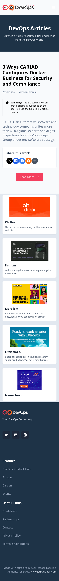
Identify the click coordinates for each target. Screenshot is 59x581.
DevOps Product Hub (17, 469)
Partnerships (11, 519)
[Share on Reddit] (28, 161)
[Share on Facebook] (22, 161)
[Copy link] (35, 161)
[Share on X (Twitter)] (9, 161)
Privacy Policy (12, 535)
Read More (27, 177)
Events (7, 493)
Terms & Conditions (16, 544)
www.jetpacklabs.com (43, 571)
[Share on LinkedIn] (16, 161)
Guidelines (10, 511)
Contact (8, 527)
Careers (8, 485)
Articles (8, 477)
